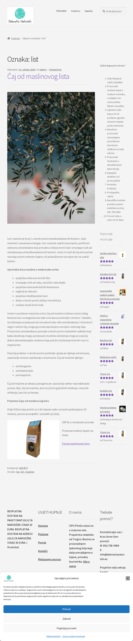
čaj (17, 471)
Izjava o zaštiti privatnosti (73, 636)
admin (42, 69)
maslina (29, 471)
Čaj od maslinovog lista (38, 76)
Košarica (75, 10)
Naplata (89, 10)
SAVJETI (23, 468)
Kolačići (42, 551)
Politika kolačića (53, 636)
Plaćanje (43, 534)
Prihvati (66, 609)
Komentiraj (55, 69)
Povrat (42, 542)
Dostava (43, 525)
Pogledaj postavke (67, 628)
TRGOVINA (61, 10)
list (22, 471)
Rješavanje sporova (49, 559)
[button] (128, 578)
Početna (15, 38)
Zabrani (67, 618)
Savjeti (104, 572)
